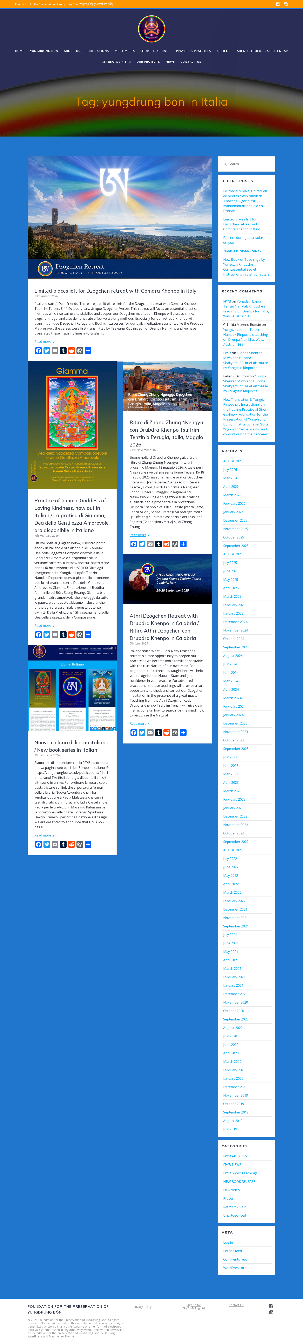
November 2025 (235, 529)
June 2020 (230, 1044)
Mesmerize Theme (61, 1336)
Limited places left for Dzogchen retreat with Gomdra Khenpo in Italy (115, 291)
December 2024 (235, 622)
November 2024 (235, 630)
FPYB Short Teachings (240, 1173)
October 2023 (233, 740)
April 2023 (231, 782)
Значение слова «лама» (242, 251)
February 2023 (234, 799)
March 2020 (232, 1061)
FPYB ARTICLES (235, 1156)
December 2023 (235, 723)
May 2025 (230, 579)
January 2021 (233, 985)
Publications (97, 51)
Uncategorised (234, 1215)
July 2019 (230, 1129)
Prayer (228, 1198)
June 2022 (230, 867)
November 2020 (235, 1002)
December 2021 (235, 909)
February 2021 (234, 977)
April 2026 (231, 486)
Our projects (148, 62)
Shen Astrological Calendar (262, 51)
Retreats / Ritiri (116, 62)
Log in (228, 1242)
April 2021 (231, 960)
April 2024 (231, 689)
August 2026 (233, 461)
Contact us (190, 62)
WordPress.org (235, 1267)
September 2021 (236, 926)
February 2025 (234, 605)
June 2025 (230, 571)
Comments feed (235, 1259)
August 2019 (233, 1120)
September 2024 (236, 647)
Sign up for (194, 1305)
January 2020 (233, 1078)
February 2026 (234, 503)
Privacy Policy (142, 1307)
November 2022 (235, 824)
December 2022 (235, 816)
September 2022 (236, 841)
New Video (231, 1190)
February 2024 (234, 706)
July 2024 (230, 664)
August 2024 (233, 655)
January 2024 (233, 715)
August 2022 (233, 850)
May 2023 (230, 774)
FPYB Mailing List (193, 1308)
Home (20, 51)
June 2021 (230, 943)
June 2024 (230, 672)
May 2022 (230, 875)
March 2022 (232, 892)
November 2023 (235, 731)
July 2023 (230, 757)
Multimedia (125, 51)
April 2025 (231, 588)
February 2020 (234, 1070)
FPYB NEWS (232, 1164)
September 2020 (236, 1019)
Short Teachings (155, 51)
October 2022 (233, 833)
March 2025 (232, 596)
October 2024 (233, 638)
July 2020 (230, 1036)
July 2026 (230, 469)
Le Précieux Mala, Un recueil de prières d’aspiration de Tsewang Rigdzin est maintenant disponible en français (245, 201)
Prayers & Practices (193, 51)
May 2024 (230, 681)
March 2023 (232, 791)
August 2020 (233, 1027)
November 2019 (235, 1095)
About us (72, 51)
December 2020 (235, 994)
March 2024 (232, 698)
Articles (224, 51)
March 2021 (232, 968)
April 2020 (231, 1053)
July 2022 (230, 858)
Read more (42, 341)
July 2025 (230, 562)
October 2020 (233, 1011)
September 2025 (236, 545)
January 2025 (233, 613)
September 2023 (236, 748)
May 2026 (230, 478)
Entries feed (232, 1251)
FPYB (227, 301)
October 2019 (233, 1104)
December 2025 (235, 520)
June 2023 (230, 765)
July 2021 (230, 934)
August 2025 (233, 554)
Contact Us (236, 1305)
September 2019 (236, 1112)
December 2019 (235, 1087)
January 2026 (233, 512)
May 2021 (230, 951)
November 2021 (235, 917)
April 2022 (231, 884)
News (170, 62)
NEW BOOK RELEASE (239, 1181)
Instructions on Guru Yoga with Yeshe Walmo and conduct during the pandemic (245, 429)
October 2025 (233, 537)
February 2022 (234, 901)
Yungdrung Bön (44, 51)
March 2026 (232, 495)
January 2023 (233, 808)
